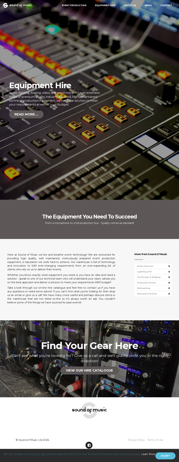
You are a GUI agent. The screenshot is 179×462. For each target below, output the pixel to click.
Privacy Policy (136, 440)
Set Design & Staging (148, 277)
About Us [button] (130, 5)
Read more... (26, 114)
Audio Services (145, 266)
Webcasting (143, 288)
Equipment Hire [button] (105, 5)
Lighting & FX (144, 271)
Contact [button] (166, 5)
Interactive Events (147, 293)
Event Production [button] (74, 5)
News (148, 5)
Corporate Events (146, 282)
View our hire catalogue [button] (89, 370)
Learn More (148, 454)
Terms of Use (155, 440)
